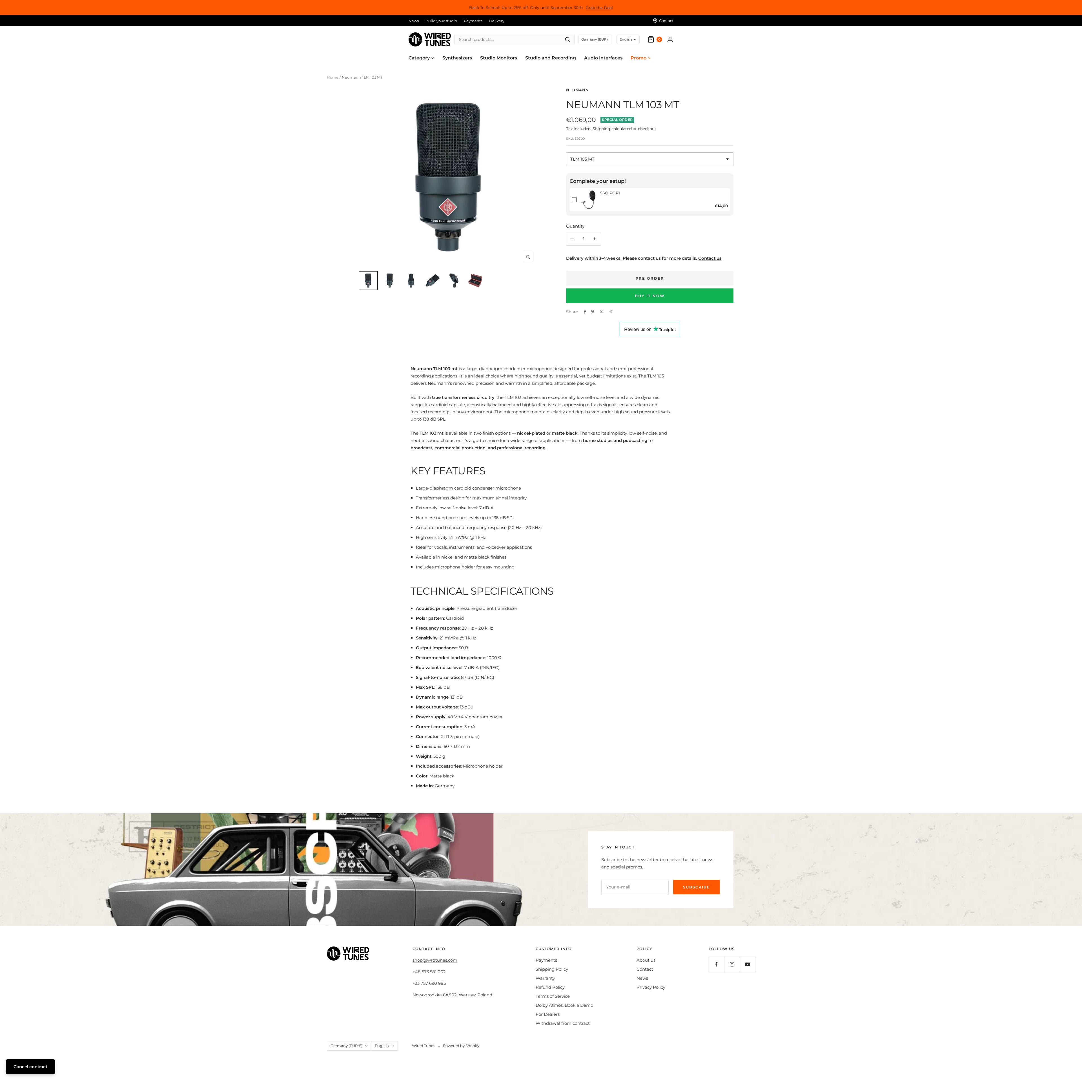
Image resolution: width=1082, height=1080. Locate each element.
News (414, 21)
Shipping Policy (552, 969)
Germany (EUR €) (346, 1045)
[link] (588, 199)
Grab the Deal (599, 7)
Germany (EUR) (594, 39)
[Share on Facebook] (585, 312)
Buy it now (650, 296)
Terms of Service (553, 996)
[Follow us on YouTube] (747, 964)
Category (419, 58)
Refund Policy (550, 987)
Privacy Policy (651, 987)
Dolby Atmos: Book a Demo (564, 1005)
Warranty (545, 978)
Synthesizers (457, 58)
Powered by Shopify (461, 1045)
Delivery (496, 21)
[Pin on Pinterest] (592, 312)
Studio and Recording (550, 58)
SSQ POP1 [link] (610, 192)
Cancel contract (30, 1066)
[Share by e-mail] (611, 312)
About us (646, 960)
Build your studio (441, 21)
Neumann (577, 90)
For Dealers (548, 1014)
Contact (645, 969)
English (626, 39)
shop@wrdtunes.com (435, 960)
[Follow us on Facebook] (716, 964)
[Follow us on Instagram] (732, 964)
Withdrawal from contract (563, 1023)
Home (332, 77)
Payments (473, 21)
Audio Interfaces (603, 58)
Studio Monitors (498, 58)
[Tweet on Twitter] (601, 312)
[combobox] (649, 159)
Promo (638, 58)
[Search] (567, 39)
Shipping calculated (612, 128)
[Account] (670, 39)
